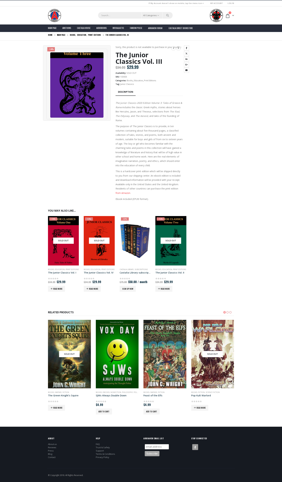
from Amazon (123, 192)
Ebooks (106, 392)
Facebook (186, 48)
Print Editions (150, 80)
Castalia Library (127, 269)
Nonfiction (115, 392)
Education (138, 80)
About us (52, 444)
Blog (50, 453)
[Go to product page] (117, 354)
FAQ (98, 444)
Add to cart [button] (103, 411)
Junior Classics (127, 84)
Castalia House (83, 28)
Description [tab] (125, 91)
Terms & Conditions (105, 453)
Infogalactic (118, 28)
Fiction (66, 392)
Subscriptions (141, 269)
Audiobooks (101, 28)
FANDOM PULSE (136, 28)
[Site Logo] (54, 15)
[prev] (173, 48)
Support (100, 450)
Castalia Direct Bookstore (181, 28)
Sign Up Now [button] (127, 288)
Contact (51, 457)
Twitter (186, 53)
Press (51, 450)
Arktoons (66, 28)
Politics (137, 392)
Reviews (52, 447)
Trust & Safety (103, 447)
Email (186, 70)
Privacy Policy (102, 457)
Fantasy (58, 392)
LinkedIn (186, 59)
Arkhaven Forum (155, 28)
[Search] (168, 15)
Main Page (52, 28)
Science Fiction (213, 392)
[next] (178, 48)
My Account (216, 3)
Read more (57, 288)
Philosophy (127, 392)
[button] (224, 312)
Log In (231, 3)
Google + (186, 64)
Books (130, 80)
